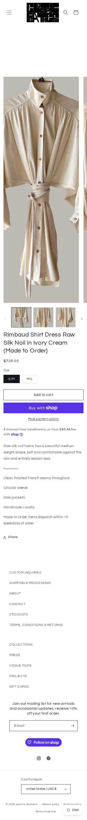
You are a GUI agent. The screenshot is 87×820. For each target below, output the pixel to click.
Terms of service (45, 811)
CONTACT (17, 604)
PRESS (14, 655)
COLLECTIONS (21, 644)
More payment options (43, 418)
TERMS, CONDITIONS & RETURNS (36, 625)
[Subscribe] (72, 725)
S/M (11, 379)
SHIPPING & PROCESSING (30, 583)
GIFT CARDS (19, 686)
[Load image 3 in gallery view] (65, 317)
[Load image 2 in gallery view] (43, 317)
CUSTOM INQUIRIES (25, 572)
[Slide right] (82, 319)
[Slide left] (5, 319)
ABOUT (15, 593)
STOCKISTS (18, 614)
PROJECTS (18, 676)
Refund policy (50, 804)
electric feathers (26, 804)
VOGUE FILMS (20, 665)
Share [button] (13, 537)
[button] (9, 12)
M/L (30, 379)
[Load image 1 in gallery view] (21, 317)
